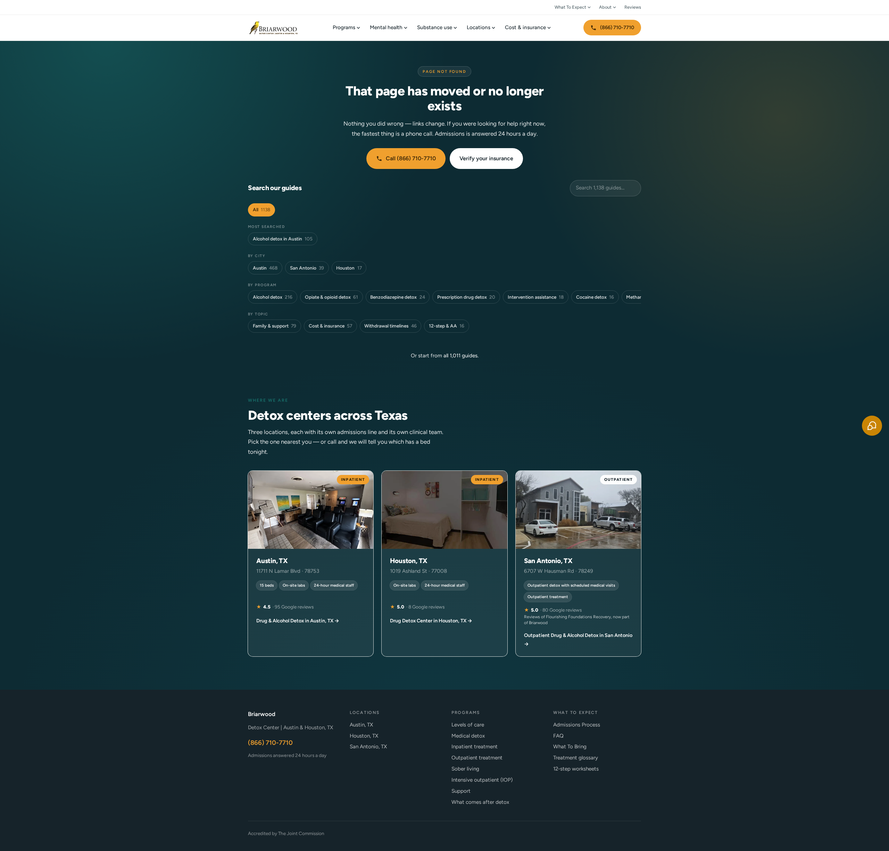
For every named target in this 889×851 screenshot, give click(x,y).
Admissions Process (576, 725)
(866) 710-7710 (617, 27)
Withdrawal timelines (390, 326)
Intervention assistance (536, 297)
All (261, 209)
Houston (349, 268)
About (605, 7)
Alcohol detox (272, 297)
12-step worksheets (576, 769)
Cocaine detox (595, 297)
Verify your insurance (486, 158)
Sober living (465, 769)
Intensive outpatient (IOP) (482, 780)
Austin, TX (361, 725)
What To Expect (570, 7)
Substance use (434, 27)
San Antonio (307, 268)
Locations (478, 27)
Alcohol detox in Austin (283, 238)
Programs (344, 27)
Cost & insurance (525, 27)
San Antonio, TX (368, 746)
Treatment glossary (575, 758)
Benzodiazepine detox (397, 297)
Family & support (274, 326)
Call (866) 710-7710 (411, 158)
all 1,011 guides (460, 355)
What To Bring (570, 746)
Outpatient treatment (476, 758)
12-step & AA (446, 326)
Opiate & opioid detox (331, 297)
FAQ (558, 736)
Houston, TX (364, 736)
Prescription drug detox (466, 297)
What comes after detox (480, 802)
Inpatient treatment (474, 746)
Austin (265, 268)
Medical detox (468, 736)
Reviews (632, 7)
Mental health (386, 27)
